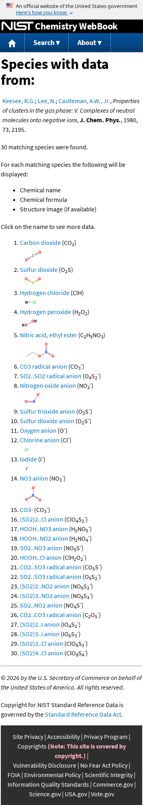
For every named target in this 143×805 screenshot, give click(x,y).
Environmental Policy (52, 775)
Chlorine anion (40, 440)
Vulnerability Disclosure (44, 765)
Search (43, 42)
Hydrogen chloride (45, 293)
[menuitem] (12, 43)
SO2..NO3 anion (41, 548)
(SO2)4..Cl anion (41, 653)
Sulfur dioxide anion (47, 421)
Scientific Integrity (109, 775)
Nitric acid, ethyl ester (48, 335)
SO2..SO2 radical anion (50, 376)
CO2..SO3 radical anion (50, 567)
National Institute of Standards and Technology (17, 26)
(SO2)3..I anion (40, 634)
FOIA (14, 775)
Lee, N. (47, 101)
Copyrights (31, 746)
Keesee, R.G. (18, 101)
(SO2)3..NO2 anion (45, 596)
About (86, 42)
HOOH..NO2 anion (44, 538)
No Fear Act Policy (104, 765)
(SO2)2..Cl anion (41, 519)
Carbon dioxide (40, 242)
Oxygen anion (38, 430)
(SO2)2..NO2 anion (45, 586)
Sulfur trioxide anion (47, 411)
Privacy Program (106, 737)
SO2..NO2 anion (41, 605)
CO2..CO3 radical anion (50, 615)
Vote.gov (102, 794)
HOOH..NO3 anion (44, 529)
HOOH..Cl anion (41, 557)
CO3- (26, 510)
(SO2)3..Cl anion (41, 643)
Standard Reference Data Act (83, 714)
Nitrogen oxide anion (48, 385)
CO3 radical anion (43, 366)
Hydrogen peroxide (45, 312)
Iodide (28, 459)
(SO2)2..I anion (40, 624)
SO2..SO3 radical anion (50, 576)
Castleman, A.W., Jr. (84, 101)
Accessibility (63, 737)
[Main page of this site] (12, 43)
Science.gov (45, 794)
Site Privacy (28, 737)
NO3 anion (34, 478)
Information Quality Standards (48, 784)
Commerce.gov (113, 784)
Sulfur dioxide (39, 270)
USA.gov (76, 794)
